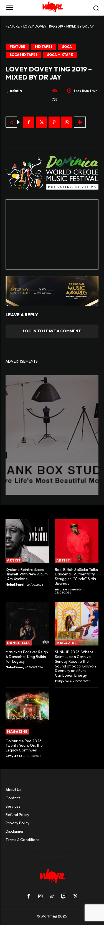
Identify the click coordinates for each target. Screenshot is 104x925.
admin (16, 90)
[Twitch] (63, 896)
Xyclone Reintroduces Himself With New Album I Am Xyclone (27, 574)
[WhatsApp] (66, 122)
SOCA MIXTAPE (60, 55)
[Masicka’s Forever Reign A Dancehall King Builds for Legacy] (27, 624)
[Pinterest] (54, 122)
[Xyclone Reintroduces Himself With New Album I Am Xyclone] (27, 541)
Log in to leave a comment (52, 330)
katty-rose (63, 681)
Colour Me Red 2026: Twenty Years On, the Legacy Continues (24, 745)
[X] (41, 122)
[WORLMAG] (52, 7)
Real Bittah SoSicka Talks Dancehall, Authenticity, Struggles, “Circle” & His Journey (76, 576)
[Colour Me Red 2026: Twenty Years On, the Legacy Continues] (27, 712)
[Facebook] (28, 122)
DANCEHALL (19, 643)
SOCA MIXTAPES (23, 55)
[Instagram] (40, 896)
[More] (80, 122)
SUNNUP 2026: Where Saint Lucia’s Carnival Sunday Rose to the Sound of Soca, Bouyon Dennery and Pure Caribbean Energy (75, 663)
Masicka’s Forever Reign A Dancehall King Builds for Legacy (27, 656)
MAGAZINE (66, 643)
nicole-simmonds (68, 589)
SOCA (67, 46)
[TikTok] (51, 896)
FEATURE (13, 26)
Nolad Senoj (15, 585)
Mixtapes (43, 46)
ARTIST (14, 560)
